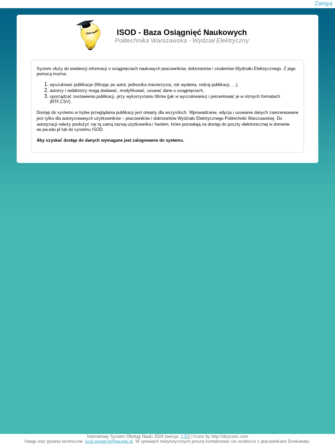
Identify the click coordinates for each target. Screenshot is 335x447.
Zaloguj (323, 3)
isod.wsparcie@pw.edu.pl (109, 441)
